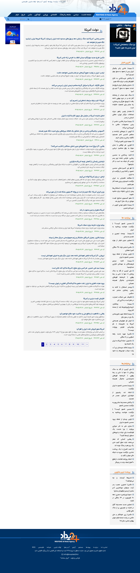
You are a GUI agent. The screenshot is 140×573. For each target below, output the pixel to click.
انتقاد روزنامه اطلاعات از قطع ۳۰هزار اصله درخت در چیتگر (123, 461)
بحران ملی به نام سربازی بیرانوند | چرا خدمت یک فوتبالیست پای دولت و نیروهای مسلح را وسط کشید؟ (123, 431)
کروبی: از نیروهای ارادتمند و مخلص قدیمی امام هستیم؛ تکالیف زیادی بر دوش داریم (123, 134)
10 (78, 344)
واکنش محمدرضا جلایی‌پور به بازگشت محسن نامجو (123, 404)
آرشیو (45, 2)
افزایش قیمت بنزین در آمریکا (93, 298)
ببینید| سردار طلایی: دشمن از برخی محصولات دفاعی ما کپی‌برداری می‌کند (123, 124)
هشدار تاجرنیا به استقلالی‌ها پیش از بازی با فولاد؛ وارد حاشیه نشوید (123, 191)
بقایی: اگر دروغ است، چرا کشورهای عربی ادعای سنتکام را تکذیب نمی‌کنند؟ (77, 146)
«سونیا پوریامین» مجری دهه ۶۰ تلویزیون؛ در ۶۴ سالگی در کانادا (123, 497)
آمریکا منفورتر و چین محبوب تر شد (92, 210)
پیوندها (50, 2)
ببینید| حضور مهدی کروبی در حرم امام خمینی (123, 207)
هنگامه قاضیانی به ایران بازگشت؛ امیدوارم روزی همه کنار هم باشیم (123, 181)
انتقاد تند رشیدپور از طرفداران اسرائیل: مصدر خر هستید (123, 395)
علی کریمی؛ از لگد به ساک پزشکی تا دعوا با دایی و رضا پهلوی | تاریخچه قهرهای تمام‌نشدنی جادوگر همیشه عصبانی (123, 277)
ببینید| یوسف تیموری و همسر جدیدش (123, 235)
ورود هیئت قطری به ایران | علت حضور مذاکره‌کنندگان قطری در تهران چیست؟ (76, 283)
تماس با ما (62, 2)
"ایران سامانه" (64, 558)
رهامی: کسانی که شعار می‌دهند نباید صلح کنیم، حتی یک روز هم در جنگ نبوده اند (123, 442)
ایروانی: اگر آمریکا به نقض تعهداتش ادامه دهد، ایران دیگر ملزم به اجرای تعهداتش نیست (72, 255)
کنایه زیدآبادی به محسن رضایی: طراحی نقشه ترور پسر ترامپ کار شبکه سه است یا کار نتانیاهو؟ (123, 160)
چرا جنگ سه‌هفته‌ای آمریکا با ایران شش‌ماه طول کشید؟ (124, 46)
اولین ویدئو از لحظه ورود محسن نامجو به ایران (123, 256)
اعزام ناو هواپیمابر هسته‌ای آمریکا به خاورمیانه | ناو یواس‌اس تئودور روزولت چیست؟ (123, 325)
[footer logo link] (67, 538)
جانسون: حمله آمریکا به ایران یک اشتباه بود (123, 342)
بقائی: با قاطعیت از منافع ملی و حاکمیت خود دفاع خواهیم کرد (82, 313)
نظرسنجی (24, 2)
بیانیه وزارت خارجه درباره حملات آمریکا (91, 225)
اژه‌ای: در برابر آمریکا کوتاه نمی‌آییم (92, 176)
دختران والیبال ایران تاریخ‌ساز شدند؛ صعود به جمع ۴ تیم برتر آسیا (123, 88)
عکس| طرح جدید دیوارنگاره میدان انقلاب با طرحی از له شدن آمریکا (80, 57)
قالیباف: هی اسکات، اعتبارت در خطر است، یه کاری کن (123, 299)
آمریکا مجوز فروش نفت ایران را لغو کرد (90, 329)
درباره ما (55, 2)
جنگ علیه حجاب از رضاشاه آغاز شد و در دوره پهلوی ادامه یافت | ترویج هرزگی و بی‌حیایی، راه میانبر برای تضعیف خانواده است (123, 101)
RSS (33, 547)
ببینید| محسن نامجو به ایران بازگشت (123, 387)
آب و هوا (39, 2)
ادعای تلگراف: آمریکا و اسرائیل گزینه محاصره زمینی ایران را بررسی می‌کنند (78, 85)
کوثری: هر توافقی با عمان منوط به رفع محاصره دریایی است (123, 148)
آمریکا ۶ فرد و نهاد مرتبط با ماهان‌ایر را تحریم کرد (87, 100)
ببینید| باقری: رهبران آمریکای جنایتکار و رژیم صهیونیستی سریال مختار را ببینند (76, 237)
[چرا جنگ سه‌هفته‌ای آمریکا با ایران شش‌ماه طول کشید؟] (123, 34)
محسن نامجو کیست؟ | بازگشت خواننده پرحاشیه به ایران (123, 226)
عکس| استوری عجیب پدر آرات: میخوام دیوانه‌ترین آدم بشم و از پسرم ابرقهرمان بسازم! (123, 487)
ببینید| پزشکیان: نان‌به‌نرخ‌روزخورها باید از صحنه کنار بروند (123, 307)
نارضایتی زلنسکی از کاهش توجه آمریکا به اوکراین (87, 161)
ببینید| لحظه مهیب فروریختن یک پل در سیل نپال (123, 316)
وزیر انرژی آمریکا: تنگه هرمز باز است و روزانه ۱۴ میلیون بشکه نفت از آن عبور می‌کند (75, 192)
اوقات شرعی (32, 2)
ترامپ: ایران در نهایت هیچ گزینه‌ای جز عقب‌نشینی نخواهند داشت (80, 72)
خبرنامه (49, 547)
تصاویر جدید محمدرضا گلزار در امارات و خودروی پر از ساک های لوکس (123, 507)
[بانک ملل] (12, 34)
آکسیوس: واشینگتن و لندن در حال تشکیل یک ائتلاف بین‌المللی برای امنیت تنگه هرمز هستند (71, 131)
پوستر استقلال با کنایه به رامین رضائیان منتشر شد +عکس (123, 290)
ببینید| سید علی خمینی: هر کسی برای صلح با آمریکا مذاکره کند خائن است (78, 268)
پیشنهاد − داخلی (124, 25)
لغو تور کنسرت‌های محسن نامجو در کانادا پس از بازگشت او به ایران (123, 171)
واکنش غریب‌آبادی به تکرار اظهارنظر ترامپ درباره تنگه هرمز (123, 80)
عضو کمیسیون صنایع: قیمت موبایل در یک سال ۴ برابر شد (123, 200)
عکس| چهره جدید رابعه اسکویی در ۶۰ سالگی (123, 335)
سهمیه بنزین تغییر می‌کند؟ (123, 141)
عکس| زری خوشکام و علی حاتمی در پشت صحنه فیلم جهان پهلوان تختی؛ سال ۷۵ (123, 517)
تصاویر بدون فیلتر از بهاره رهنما (123, 242)
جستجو (80, 547)
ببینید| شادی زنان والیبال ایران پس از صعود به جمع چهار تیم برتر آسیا (123, 71)
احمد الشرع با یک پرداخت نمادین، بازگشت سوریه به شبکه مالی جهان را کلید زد (123, 452)
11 (83, 344)
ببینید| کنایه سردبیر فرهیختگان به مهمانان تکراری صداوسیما (123, 264)
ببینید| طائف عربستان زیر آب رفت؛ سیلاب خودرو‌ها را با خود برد (123, 350)
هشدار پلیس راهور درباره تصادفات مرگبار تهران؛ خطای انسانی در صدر (123, 114)
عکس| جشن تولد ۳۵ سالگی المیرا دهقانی (123, 249)
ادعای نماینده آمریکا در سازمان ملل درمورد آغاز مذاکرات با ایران (82, 115)
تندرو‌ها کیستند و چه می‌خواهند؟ (123, 479)
